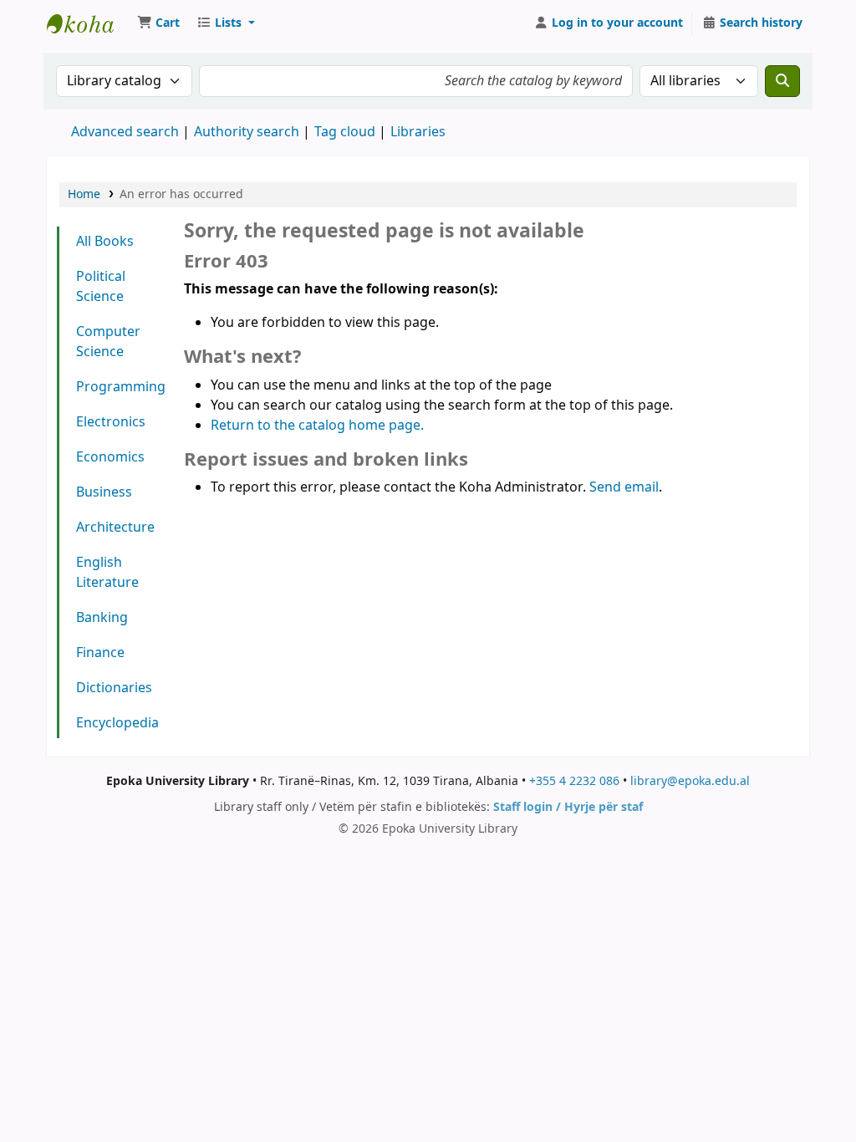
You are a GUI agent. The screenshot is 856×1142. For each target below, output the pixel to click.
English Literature (107, 573)
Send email (624, 487)
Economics (110, 457)
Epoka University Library (88, 23)
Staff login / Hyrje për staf (568, 807)
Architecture (115, 527)
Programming (120, 387)
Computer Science (108, 342)
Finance (100, 653)
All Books (105, 242)
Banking (102, 618)
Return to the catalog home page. (317, 426)
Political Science (100, 287)
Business (104, 492)
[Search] (782, 81)
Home (84, 194)
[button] (158, 23)
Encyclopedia (117, 723)
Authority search (246, 132)
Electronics (110, 422)
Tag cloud (344, 132)
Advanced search (125, 132)
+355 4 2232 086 (574, 781)
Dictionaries (114, 688)
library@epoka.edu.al (690, 781)
